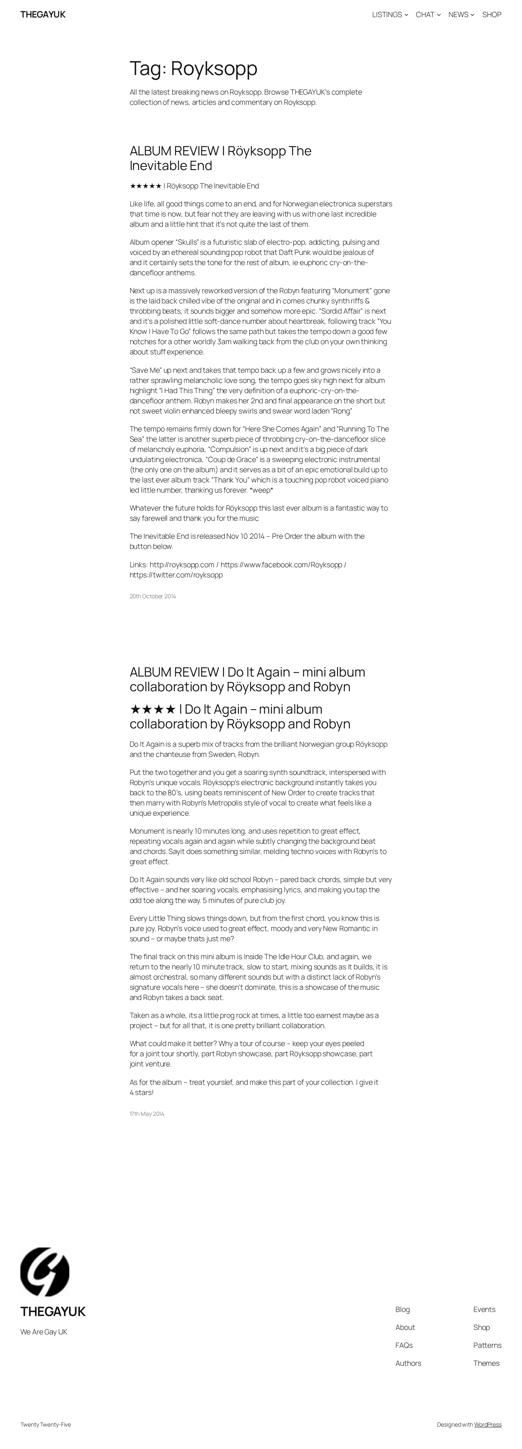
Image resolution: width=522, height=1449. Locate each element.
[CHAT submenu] (439, 14)
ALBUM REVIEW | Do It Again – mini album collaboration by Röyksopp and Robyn (247, 679)
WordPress (488, 1424)
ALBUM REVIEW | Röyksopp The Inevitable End (221, 158)
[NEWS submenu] (472, 14)
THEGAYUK (42, 14)
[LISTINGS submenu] (406, 14)
